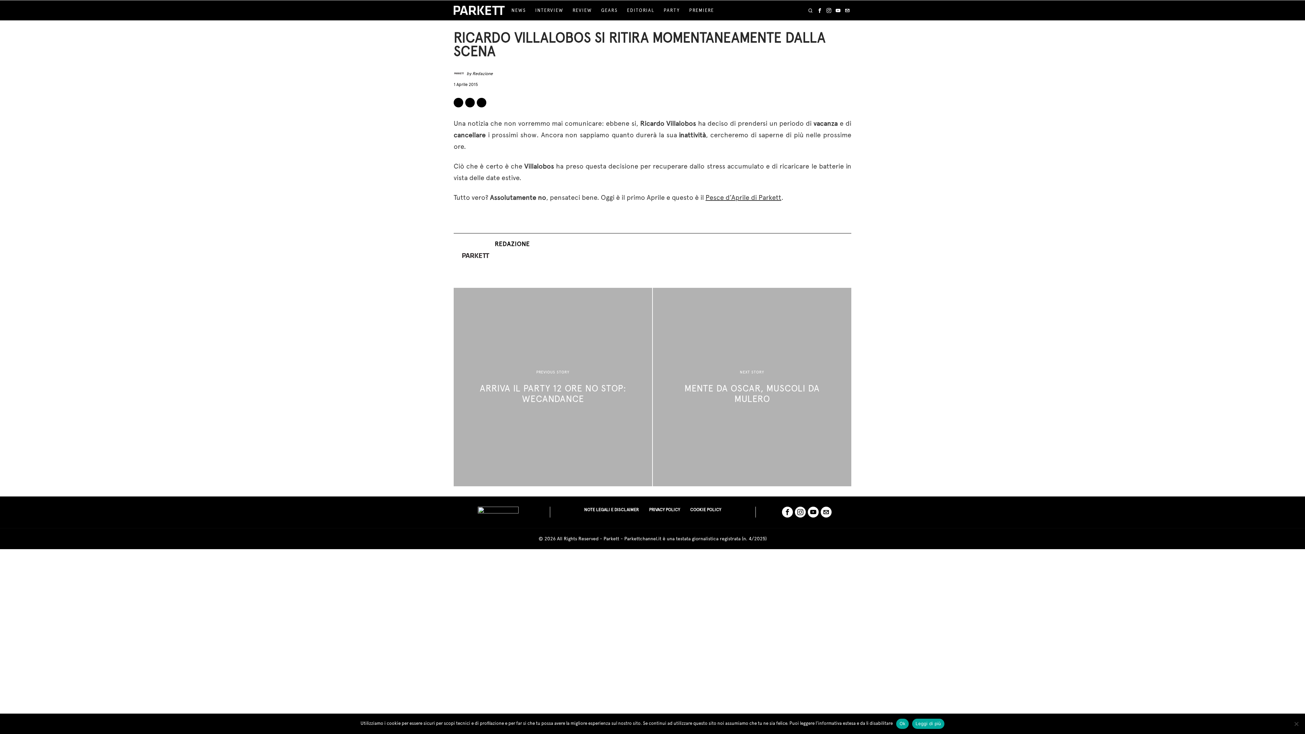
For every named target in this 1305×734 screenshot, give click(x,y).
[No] (1296, 723)
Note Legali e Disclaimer (611, 509)
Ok (903, 723)
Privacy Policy (664, 509)
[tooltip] (820, 10)
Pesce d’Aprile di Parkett (743, 197)
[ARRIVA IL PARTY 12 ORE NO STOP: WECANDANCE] (553, 387)
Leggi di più (928, 723)
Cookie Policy (705, 509)
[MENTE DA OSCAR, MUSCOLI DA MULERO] (752, 387)
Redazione (482, 73)
